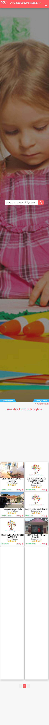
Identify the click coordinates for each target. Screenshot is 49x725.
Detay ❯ (19, 490)
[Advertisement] (24, 437)
